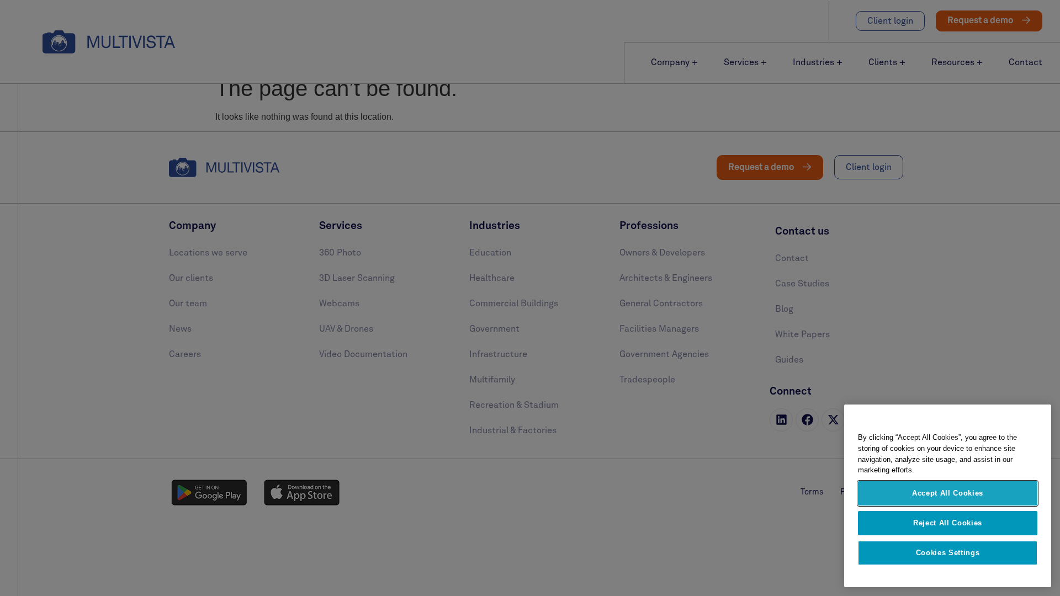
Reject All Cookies (947, 523)
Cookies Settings (948, 553)
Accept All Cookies (947, 493)
